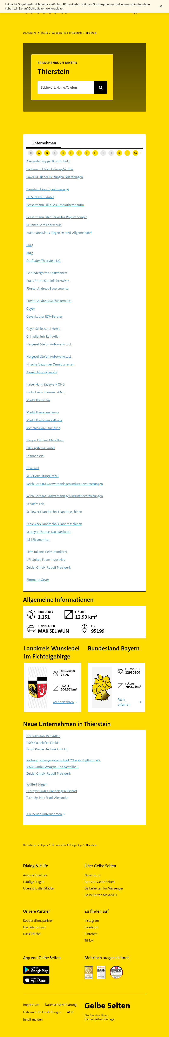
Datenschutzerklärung (60, 1004)
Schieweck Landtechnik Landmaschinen (54, 512)
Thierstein (91, 33)
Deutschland (29, 33)
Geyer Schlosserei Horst (43, 328)
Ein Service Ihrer (99, 1017)
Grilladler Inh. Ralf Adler (43, 336)
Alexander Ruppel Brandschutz (48, 161)
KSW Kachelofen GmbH (42, 743)
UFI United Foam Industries (45, 559)
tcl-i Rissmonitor (38, 539)
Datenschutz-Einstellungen (42, 1012)
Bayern (44, 33)
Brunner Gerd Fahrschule (44, 225)
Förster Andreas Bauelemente (47, 288)
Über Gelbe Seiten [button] (100, 866)
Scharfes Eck (35, 504)
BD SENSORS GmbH (40, 197)
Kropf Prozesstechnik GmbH (46, 749)
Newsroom (92, 875)
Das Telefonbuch (34, 927)
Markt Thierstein (38, 400)
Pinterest (90, 934)
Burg (29, 245)
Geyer (30, 308)
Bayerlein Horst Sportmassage (47, 189)
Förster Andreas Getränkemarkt (49, 301)
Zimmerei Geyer (37, 579)
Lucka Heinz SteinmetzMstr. (45, 392)
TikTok (88, 940)
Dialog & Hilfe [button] (35, 866)
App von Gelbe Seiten (99, 882)
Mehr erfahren (63, 702)
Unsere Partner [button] (36, 911)
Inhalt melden (33, 1019)
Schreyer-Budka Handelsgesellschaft (51, 791)
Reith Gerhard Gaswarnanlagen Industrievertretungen (64, 484)
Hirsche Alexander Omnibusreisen (50, 364)
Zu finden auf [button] (96, 911)
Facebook (91, 927)
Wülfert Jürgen (36, 784)
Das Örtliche (31, 934)
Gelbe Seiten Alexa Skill (100, 895)
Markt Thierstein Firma (42, 412)
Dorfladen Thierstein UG (43, 260)
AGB (70, 1012)
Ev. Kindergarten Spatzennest (46, 273)
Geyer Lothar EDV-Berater (44, 316)
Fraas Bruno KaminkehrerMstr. (47, 281)
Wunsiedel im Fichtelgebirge (67, 33)
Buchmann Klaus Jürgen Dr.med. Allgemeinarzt (59, 233)
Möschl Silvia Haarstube (43, 428)
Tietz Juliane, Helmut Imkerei (46, 552)
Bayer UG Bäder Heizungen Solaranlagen (54, 177)
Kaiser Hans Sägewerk (41, 372)
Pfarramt (32, 468)
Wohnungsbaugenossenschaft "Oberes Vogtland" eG (63, 760)
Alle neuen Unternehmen (44, 814)
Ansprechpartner (35, 875)
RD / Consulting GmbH (42, 476)
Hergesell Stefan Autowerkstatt (48, 344)
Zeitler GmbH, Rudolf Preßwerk (48, 567)
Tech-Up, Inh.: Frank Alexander (47, 797)
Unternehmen (44, 143)
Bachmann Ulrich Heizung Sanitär (49, 169)
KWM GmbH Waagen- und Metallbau (52, 767)
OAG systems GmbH (40, 448)
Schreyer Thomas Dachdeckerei (48, 532)
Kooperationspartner (38, 920)
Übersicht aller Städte (38, 888)
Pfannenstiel (35, 456)
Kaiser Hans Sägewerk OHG (45, 384)
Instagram (91, 920)
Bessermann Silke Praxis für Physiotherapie (56, 217)
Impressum (31, 1004)
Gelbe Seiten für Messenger (103, 888)
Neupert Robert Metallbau (44, 440)
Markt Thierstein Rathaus (44, 420)
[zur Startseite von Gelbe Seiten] (113, 1005)
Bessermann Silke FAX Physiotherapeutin (55, 205)
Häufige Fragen (33, 882)
